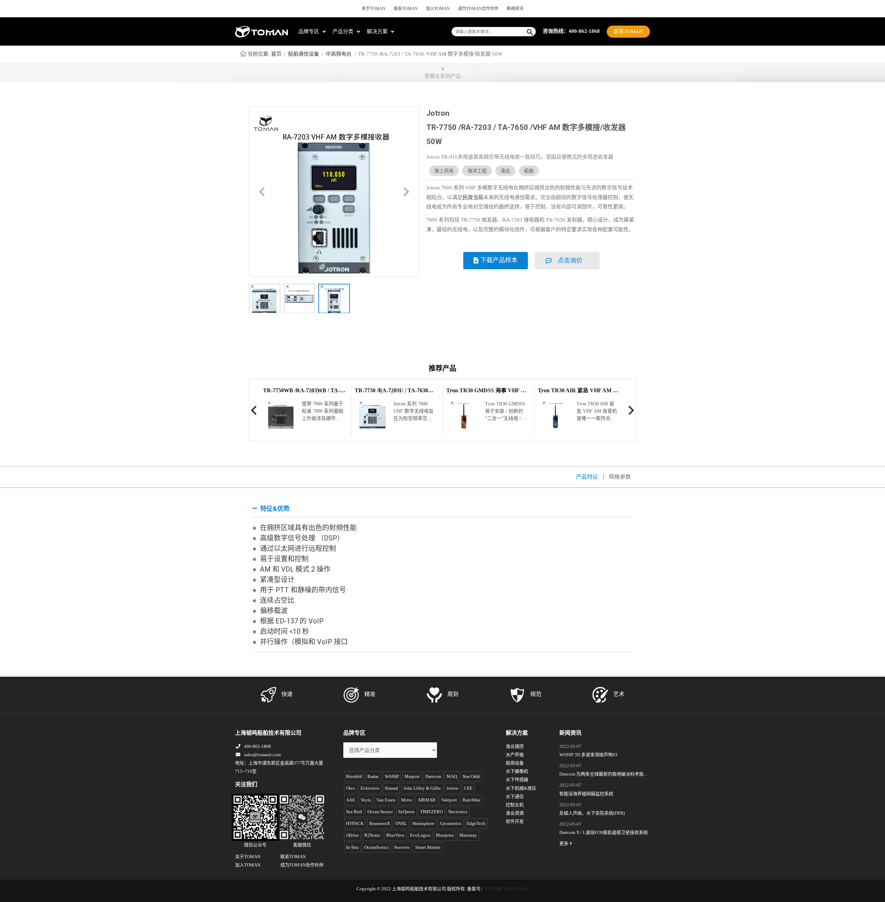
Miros (406, 799)
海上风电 (444, 170)
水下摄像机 (517, 771)
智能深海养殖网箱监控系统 (586, 793)
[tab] (442, 508)
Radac (373, 776)
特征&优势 (275, 508)
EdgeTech (476, 823)
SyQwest (406, 811)
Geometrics (450, 823)
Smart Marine (427, 847)
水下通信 (515, 796)
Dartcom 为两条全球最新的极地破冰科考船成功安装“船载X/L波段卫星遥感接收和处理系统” (603, 774)
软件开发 (515, 821)
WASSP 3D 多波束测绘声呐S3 (588, 754)
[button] (261, 191)
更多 (563, 843)
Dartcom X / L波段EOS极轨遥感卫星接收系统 (603, 832)
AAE (350, 799)
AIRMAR (427, 799)
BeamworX (379, 823)
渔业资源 (515, 813)
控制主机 (515, 804)
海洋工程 (477, 170)
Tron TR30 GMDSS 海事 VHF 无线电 (486, 393)
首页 (276, 54)
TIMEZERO (431, 811)
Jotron (452, 788)
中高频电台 (339, 54)
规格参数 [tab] (620, 477)
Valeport (449, 799)
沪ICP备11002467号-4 (507, 888)
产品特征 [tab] (587, 477)
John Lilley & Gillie (422, 788)
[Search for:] (488, 31)
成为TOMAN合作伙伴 (478, 8)
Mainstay (468, 835)
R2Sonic (372, 835)
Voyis (366, 799)
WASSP (392, 776)
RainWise (472, 799)
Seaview (402, 847)
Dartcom (433, 776)
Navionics (457, 811)
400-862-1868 (257, 746)
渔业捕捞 (515, 746)
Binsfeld (354, 776)
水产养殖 (515, 754)
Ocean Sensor (380, 811)
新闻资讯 (515, 8)
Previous (254, 410)
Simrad (391, 788)
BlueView (395, 835)
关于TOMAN (373, 8)
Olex (350, 788)
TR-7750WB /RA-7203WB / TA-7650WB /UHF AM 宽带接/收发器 (303, 393)
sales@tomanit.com (262, 754)
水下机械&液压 (521, 788)
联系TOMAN (406, 8)
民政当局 (473, 197)
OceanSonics (376, 847)
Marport (412, 776)
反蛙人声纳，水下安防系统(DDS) (592, 813)
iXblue (352, 835)
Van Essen (385, 799)
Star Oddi (471, 776)
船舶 (529, 170)
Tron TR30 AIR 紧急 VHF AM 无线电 (578, 393)
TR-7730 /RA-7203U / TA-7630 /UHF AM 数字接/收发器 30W (391, 393)
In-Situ (352, 847)
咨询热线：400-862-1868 (571, 31)
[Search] (530, 31)
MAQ (452, 776)
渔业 (505, 170)
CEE (468, 788)
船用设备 (515, 762)
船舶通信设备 (303, 54)
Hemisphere (423, 823)
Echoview (370, 788)
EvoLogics (420, 835)
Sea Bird (354, 811)
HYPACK (355, 823)
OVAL (401, 823)
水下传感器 (517, 779)
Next (631, 410)
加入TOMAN (438, 8)
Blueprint (445, 835)
